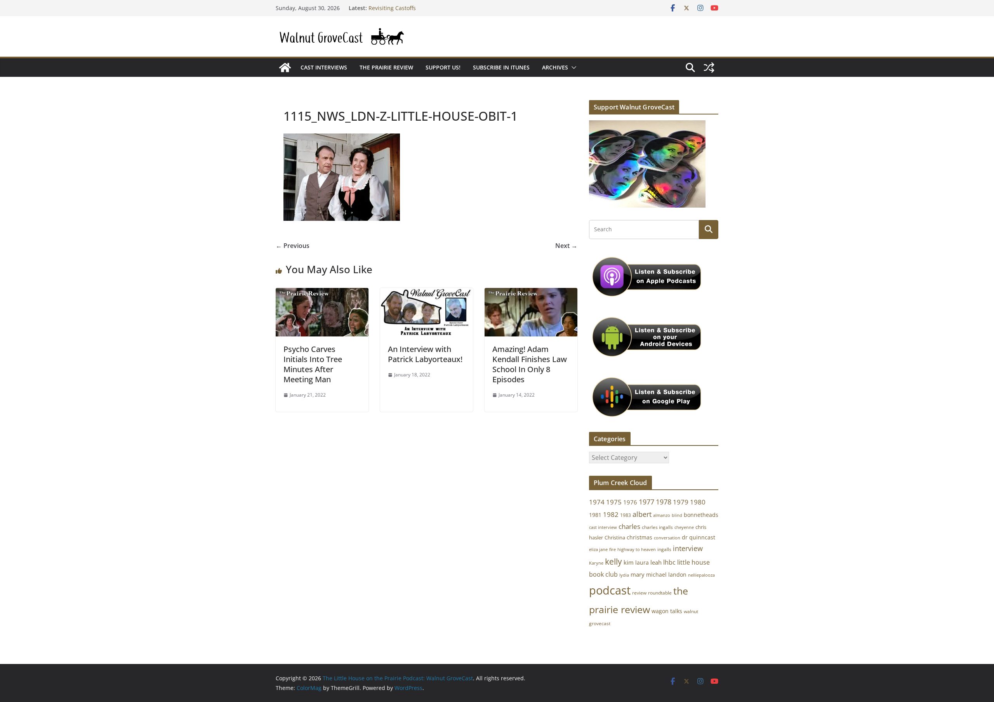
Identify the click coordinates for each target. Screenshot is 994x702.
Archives (555, 67)
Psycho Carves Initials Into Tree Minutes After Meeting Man (312, 364)
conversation (667, 538)
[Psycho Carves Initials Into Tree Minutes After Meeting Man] (322, 293)
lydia (624, 575)
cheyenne (684, 527)
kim (629, 562)
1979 (680, 501)
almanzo (661, 515)
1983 (625, 515)
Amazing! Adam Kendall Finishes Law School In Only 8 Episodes (529, 364)
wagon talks (667, 611)
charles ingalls (657, 527)
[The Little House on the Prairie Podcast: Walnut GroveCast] (285, 67)
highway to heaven (636, 549)
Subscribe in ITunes (501, 67)
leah (656, 562)
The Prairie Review (386, 67)
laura (642, 562)
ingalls (664, 549)
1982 (611, 514)
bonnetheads (701, 514)
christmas (639, 537)
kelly (613, 561)
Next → (566, 245)
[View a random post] (709, 67)
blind (677, 515)
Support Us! (443, 67)
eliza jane (598, 549)
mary (638, 574)
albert (642, 514)
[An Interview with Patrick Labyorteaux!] (426, 293)
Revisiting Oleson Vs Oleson (404, 6)
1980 (698, 501)
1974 (597, 501)
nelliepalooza (701, 575)
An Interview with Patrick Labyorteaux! (425, 354)
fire (612, 549)
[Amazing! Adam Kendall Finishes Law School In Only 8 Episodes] (531, 293)
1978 (663, 501)
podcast (610, 590)
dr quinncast (698, 537)
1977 (646, 501)
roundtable (660, 592)
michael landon (666, 574)
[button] (572, 67)
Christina (615, 537)
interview (688, 548)
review (639, 592)
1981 (595, 514)
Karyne (596, 563)
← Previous (292, 245)
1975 (614, 501)
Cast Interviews (324, 67)
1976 (630, 502)
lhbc (669, 562)
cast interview (603, 527)
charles (629, 526)
